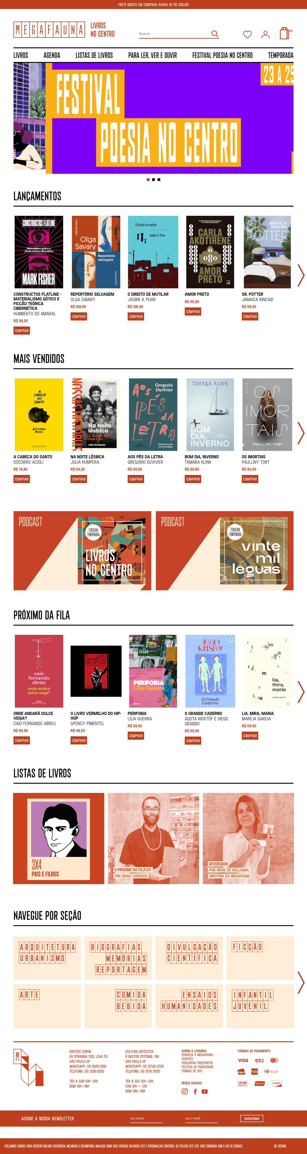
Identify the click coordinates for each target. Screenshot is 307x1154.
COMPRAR (22, 330)
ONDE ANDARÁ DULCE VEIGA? (33, 715)
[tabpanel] (153, 118)
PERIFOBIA (137, 713)
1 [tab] (148, 179)
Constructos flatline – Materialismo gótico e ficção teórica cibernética (37, 301)
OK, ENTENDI (280, 1145)
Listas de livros (94, 55)
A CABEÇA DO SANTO (32, 456)
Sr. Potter (252, 294)
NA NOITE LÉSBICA (87, 456)
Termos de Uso (192, 1071)
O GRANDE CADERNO (203, 713)
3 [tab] (159, 179)
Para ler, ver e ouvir (152, 55)
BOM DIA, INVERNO (202, 456)
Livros (20, 55)
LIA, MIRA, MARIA (258, 713)
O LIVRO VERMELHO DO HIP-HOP (96, 715)
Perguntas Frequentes (197, 1063)
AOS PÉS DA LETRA (145, 456)
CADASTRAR (251, 1118)
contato (187, 1059)
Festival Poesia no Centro (222, 55)
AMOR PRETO (197, 294)
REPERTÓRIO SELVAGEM (92, 294)
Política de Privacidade (197, 1067)
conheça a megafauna (197, 1055)
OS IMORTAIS (253, 456)
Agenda (52, 55)
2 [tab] (153, 179)
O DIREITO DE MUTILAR (148, 294)
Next (301, 275)
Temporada (281, 55)
